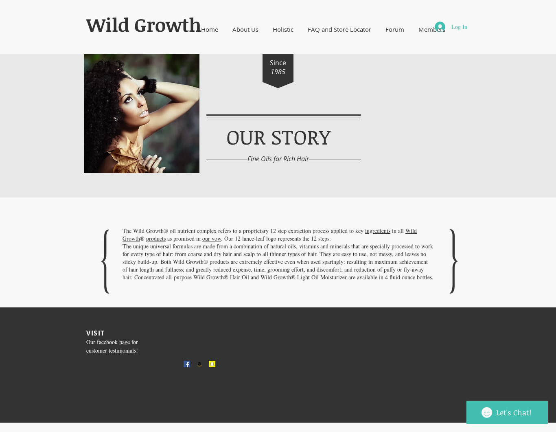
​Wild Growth (143, 24)
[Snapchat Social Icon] (212, 364)
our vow (211, 238)
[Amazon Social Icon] (199, 364)
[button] (245, 29)
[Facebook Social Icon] (187, 364)
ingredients (377, 231)
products (156, 238)
